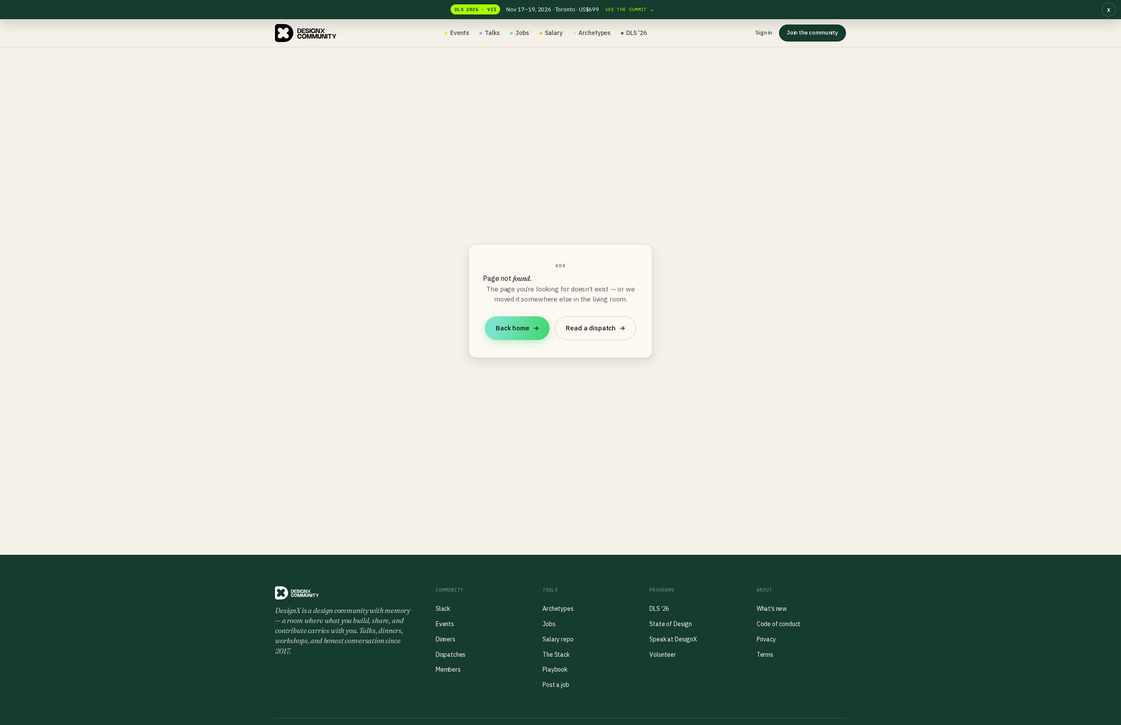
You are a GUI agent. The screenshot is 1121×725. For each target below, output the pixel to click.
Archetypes (594, 33)
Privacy (766, 639)
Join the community (812, 32)
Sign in (763, 32)
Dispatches (450, 654)
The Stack (556, 654)
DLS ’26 (659, 609)
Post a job (556, 685)
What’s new (772, 609)
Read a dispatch (595, 328)
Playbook (555, 669)
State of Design (670, 624)
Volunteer (662, 654)
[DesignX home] (305, 33)
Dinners (445, 639)
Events (459, 33)
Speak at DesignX (673, 639)
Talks (492, 33)
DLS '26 (636, 33)
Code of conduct (779, 624)
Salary (554, 33)
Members (448, 669)
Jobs (522, 33)
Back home (517, 328)
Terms (765, 654)
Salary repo (558, 639)
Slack (443, 609)
